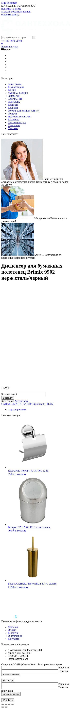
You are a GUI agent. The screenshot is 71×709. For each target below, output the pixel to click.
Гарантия (13, 632)
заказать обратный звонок (16, 11)
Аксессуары (14, 84)
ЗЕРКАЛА (14, 101)
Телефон (63, 671)
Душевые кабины (18, 92)
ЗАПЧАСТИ (15, 98)
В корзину (8, 398)
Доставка (13, 627)
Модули (12, 113)
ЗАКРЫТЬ (8, 680)
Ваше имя (63, 667)
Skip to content (9, 2)
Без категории (16, 87)
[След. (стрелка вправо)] (6, 707)
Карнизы (13, 104)
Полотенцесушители (19, 116)
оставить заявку (10, 14)
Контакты (13, 638)
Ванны (12, 90)
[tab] (39, 409)
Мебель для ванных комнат (23, 110)
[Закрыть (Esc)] (2, 704)
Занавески (13, 95)
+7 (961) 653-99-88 (11, 40)
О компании (15, 635)
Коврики (13, 107)
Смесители (14, 125)
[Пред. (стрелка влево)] (2, 707)
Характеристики (17, 409)
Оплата (12, 630)
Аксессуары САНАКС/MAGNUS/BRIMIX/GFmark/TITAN (27, 402)
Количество (8, 394)
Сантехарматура (17, 122)
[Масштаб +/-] (12, 704)
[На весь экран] (9, 704)
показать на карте (11, 8)
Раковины (13, 119)
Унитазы (13, 128)
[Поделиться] (6, 704)
